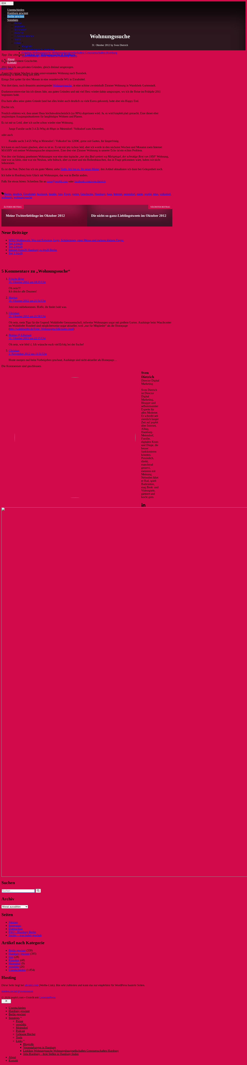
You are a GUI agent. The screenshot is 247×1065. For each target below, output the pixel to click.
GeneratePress (47, 997)
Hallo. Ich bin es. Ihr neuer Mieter (80, 169)
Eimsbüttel (29, 194)
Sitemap (13, 922)
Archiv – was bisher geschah (25, 935)
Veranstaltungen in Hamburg (38, 49)
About (10, 59)
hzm (11, 956)
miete (140, 194)
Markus (13, 297)
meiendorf (129, 194)
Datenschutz (16, 928)
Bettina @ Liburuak (20, 335)
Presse (18, 23)
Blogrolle (27, 46)
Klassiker (14, 960)
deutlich (17, 194)
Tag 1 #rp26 (16, 253)
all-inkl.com (31, 985)
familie (53, 194)
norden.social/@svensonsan (17, 991)
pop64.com (6, 68)
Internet (118, 194)
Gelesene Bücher (24, 36)
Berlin (7, 194)
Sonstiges (12, 19)
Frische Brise (16, 278)
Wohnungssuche (62, 85)
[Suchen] (38, 891)
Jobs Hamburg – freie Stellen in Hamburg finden (49, 56)
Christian (14, 313)
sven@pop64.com (57, 181)
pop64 (148, 194)
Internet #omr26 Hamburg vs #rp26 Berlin (33, 249)
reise (155, 194)
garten (75, 194)
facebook (42, 194)
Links (17, 43)
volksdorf (165, 194)
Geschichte (86, 194)
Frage (67, 194)
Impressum (15, 925)
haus (109, 194)
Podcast (18, 32)
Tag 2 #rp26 (16, 246)
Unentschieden (15, 9)
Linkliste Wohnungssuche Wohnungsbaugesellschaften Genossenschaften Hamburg (69, 52)
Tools (17, 39)
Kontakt (11, 62)
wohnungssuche (23, 197)
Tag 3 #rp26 (16, 243)
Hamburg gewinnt (17, 13)
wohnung (6, 197)
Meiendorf (20, 29)
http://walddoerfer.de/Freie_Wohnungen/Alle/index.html (41, 328)
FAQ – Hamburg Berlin (22, 932)
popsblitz (19, 26)
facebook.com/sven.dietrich (90, 181)
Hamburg (100, 194)
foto (60, 194)
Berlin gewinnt (15, 16)
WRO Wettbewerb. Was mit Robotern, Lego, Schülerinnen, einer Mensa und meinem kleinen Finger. (66, 240)
